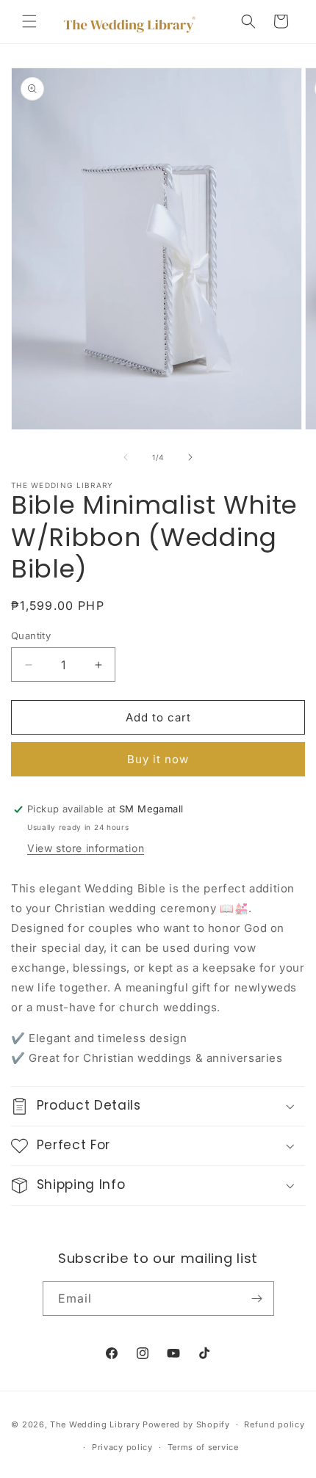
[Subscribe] (257, 1298)
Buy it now (158, 759)
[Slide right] (190, 457)
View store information (85, 848)
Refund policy (274, 1424)
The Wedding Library (95, 1424)
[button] (29, 21)
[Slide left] (125, 457)
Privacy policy (122, 1447)
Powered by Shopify (186, 1424)
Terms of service (203, 1447)
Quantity (31, 635)
